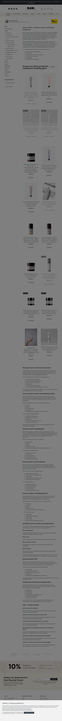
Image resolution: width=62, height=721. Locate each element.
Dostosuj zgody (19, 712)
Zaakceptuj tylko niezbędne (9, 712)
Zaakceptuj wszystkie (29, 712)
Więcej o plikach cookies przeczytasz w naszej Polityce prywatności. (17, 710)
